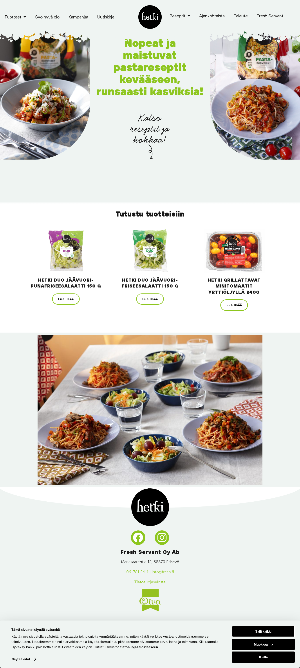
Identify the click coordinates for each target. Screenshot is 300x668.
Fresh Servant (270, 15)
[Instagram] (162, 537)
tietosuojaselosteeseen (139, 647)
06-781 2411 (137, 572)
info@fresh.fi (163, 572)
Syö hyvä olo (47, 16)
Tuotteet (12, 16)
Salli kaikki (263, 631)
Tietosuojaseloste (150, 582)
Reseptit (177, 15)
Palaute (240, 15)
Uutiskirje (105, 16)
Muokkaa (261, 644)
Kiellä (263, 657)
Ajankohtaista (212, 15)
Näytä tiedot (20, 659)
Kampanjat (78, 16)
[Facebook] (138, 537)
